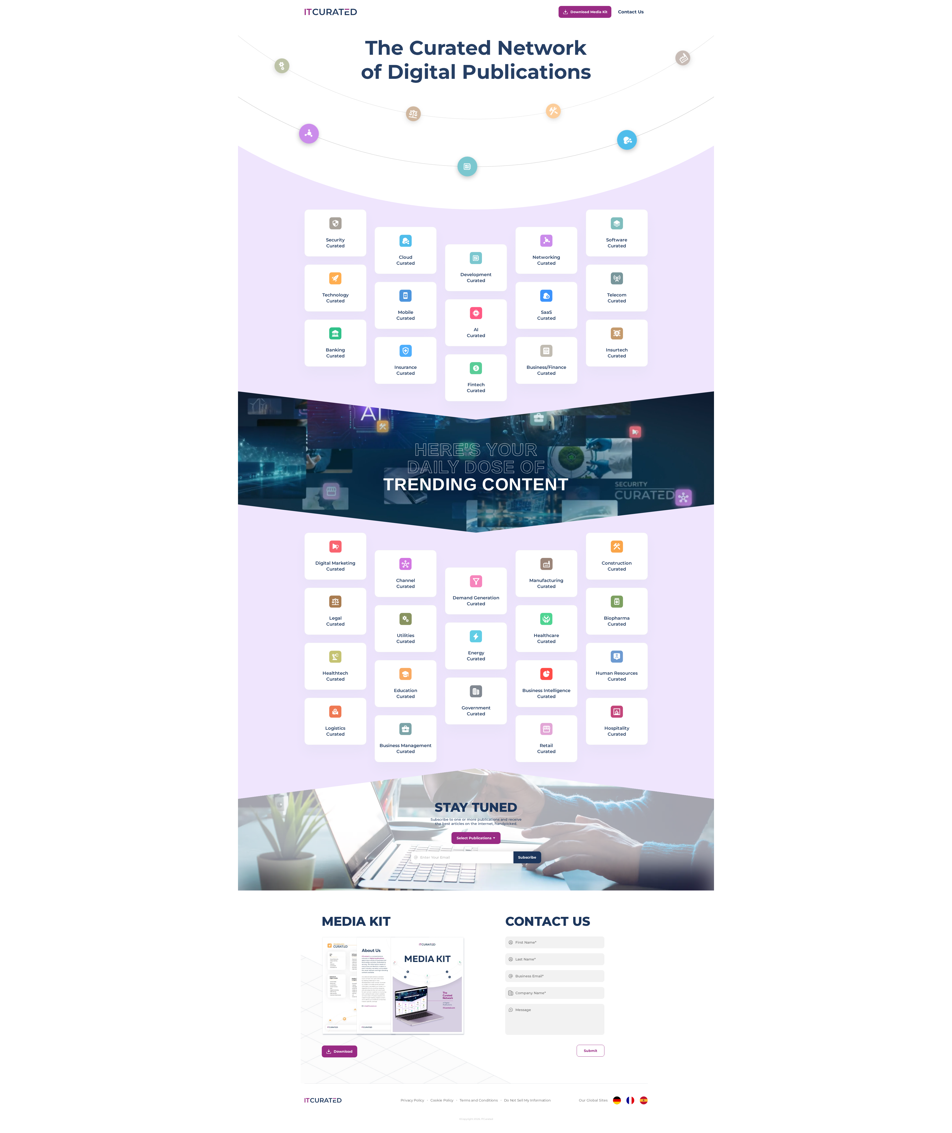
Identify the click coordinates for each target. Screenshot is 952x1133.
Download (343, 1051)
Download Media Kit (588, 12)
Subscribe (527, 857)
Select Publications (474, 838)
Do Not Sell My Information (527, 1100)
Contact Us (631, 12)
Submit (590, 1050)
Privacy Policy (412, 1100)
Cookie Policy (441, 1100)
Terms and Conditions (479, 1100)
